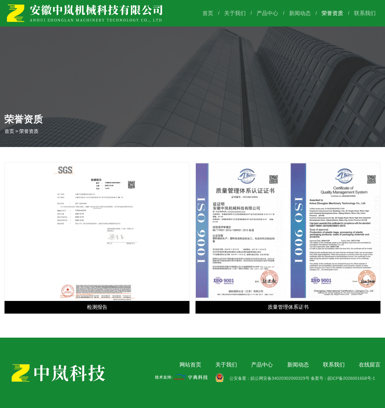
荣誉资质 (332, 13)
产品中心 (267, 13)
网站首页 (190, 365)
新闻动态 (300, 13)
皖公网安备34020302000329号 (280, 378)
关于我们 (235, 13)
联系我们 (365, 13)
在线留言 (369, 365)
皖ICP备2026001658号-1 (351, 378)
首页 (207, 13)
